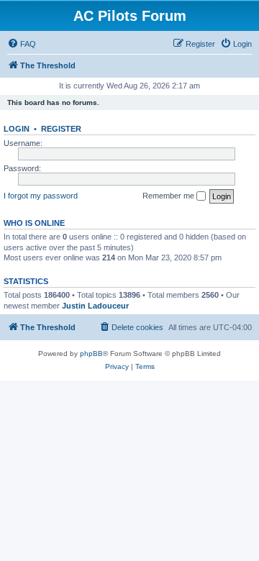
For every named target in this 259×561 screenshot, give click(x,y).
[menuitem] (21, 44)
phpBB (91, 353)
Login (16, 128)
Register (61, 128)
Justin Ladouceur (95, 305)
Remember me (169, 195)
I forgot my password (41, 195)
